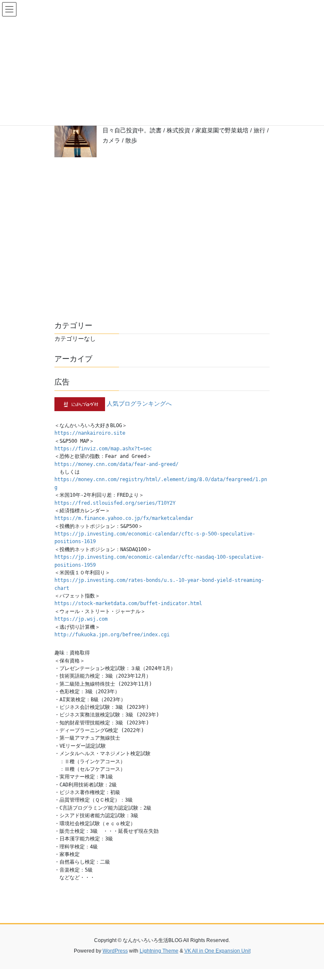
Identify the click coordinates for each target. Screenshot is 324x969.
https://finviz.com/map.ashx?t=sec (103, 449)
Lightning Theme (159, 951)
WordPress (115, 951)
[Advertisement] (162, 242)
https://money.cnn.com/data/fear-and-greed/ (116, 464)
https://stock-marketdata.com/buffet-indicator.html (128, 603)
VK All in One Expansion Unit (217, 951)
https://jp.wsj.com (81, 619)
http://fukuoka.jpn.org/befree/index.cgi (112, 635)
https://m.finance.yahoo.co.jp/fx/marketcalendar (123, 518)
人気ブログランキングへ (139, 403)
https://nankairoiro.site (89, 433)
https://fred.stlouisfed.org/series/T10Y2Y (115, 503)
